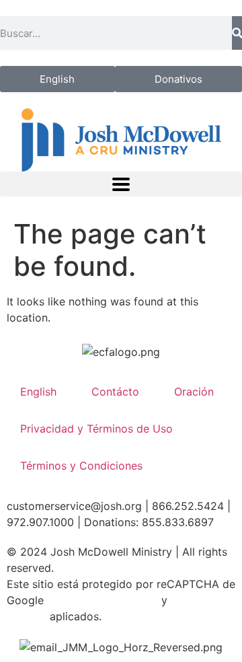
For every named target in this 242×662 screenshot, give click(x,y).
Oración (194, 391)
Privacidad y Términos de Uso (96, 428)
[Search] (237, 33)
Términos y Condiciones (81, 465)
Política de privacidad (102, 600)
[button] (121, 184)
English (38, 391)
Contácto (115, 391)
